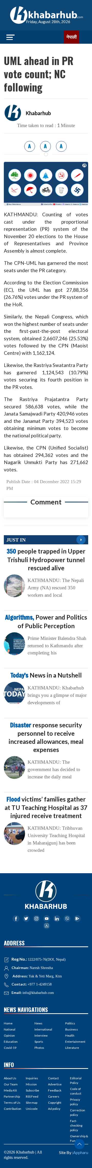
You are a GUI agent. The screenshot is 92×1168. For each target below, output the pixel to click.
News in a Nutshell (46, 675)
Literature (72, 1048)
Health (69, 1035)
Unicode (32, 1109)
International (43, 1029)
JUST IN (16, 540)
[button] (79, 1144)
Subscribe (32, 1090)
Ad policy (54, 1109)
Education (11, 1041)
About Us (10, 1078)
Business (71, 1029)
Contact (53, 1078)
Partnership (12, 1096)
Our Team (11, 1084)
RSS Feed (32, 1096)
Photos (39, 1048)
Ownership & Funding (79, 1138)
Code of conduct (75, 1091)
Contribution (12, 1109)
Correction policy (77, 1112)
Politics (70, 1023)
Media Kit (10, 1090)
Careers (53, 1096)
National (9, 1029)
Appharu (80, 1152)
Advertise (55, 1084)
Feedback (54, 1090)
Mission (31, 1084)
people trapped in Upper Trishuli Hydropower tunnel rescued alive (46, 559)
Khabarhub (38, 113)
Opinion (9, 1035)
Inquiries (32, 1078)
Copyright (54, 1102)
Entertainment (75, 1041)
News (38, 1023)
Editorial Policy (76, 1080)
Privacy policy (75, 1102)
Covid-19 (10, 1048)
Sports (38, 1041)
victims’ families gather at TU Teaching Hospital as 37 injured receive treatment (46, 807)
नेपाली (71, 37)
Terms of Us (12, 1102)
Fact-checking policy (76, 1125)
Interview (41, 1035)
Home (8, 1023)
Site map (31, 1102)
